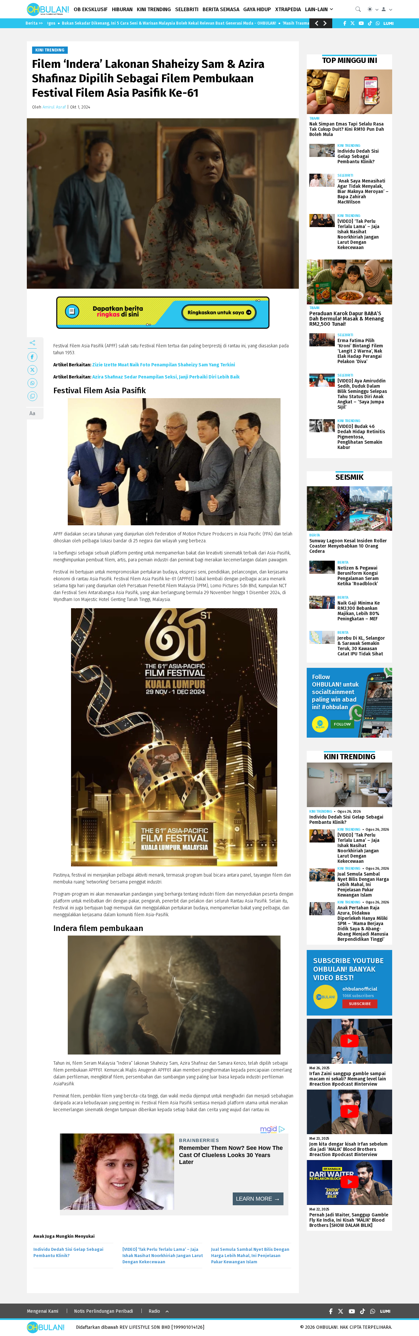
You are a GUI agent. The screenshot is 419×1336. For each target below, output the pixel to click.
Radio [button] (154, 1311)
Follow (342, 724)
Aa (32, 413)
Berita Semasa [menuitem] (221, 9)
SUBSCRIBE (360, 1003)
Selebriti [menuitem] (186, 9)
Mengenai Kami (42, 1311)
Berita (314, 535)
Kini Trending (49, 50)
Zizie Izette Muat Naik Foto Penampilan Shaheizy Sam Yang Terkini (163, 365)
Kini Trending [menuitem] (154, 9)
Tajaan (314, 118)
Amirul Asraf (54, 107)
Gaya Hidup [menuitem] (257, 9)
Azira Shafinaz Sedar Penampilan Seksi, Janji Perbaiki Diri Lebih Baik (166, 377)
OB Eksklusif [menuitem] (91, 9)
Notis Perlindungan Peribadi (103, 1311)
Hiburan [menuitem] (122, 9)
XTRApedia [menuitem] (288, 9)
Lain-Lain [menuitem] (316, 9)
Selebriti (345, 175)
